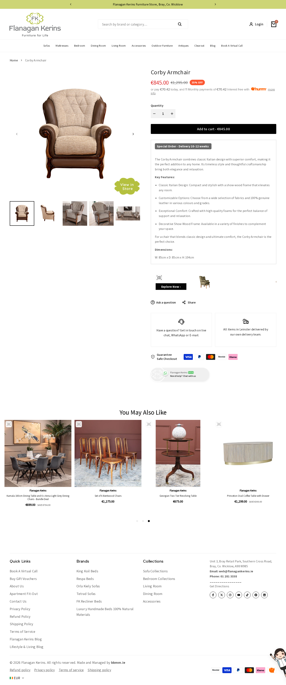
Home (14, 60)
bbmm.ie (118, 662)
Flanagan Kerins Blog (26, 639)
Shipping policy (99, 670)
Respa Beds (85, 578)
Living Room (152, 586)
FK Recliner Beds (89, 601)
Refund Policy (20, 616)
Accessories (152, 601)
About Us (17, 586)
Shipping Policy (21, 624)
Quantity (157, 106)
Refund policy (20, 670)
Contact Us (18, 601)
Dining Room (152, 593)
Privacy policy (44, 670)
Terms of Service (22, 631)
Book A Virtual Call (24, 571)
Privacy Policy (20, 609)
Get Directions (219, 586)
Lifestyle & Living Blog (27, 646)
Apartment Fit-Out (24, 593)
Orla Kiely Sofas (88, 586)
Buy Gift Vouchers (23, 578)
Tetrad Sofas (86, 593)
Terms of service (71, 670)
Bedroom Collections (159, 578)
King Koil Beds (87, 571)
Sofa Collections (155, 571)
